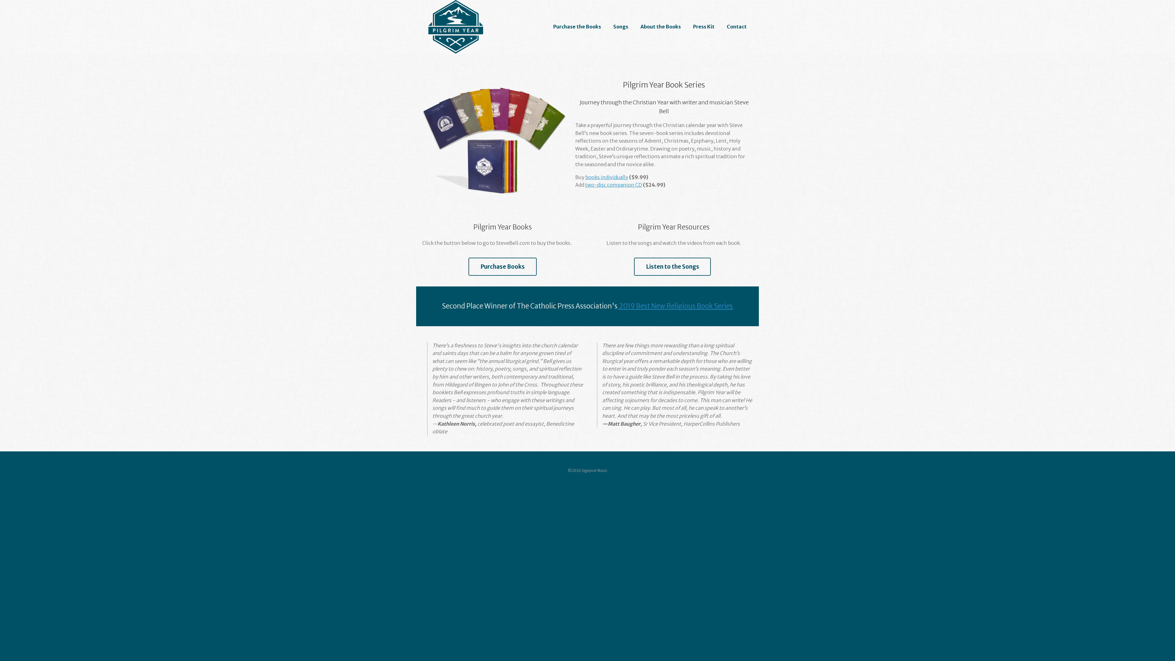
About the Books (660, 27)
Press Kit (703, 27)
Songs (620, 27)
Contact (737, 27)
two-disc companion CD (613, 185)
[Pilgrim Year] (455, 27)
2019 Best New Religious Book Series (675, 306)
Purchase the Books (577, 27)
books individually (606, 177)
